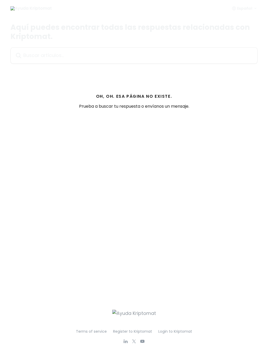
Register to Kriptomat (132, 331)
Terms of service (91, 331)
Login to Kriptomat (175, 331)
